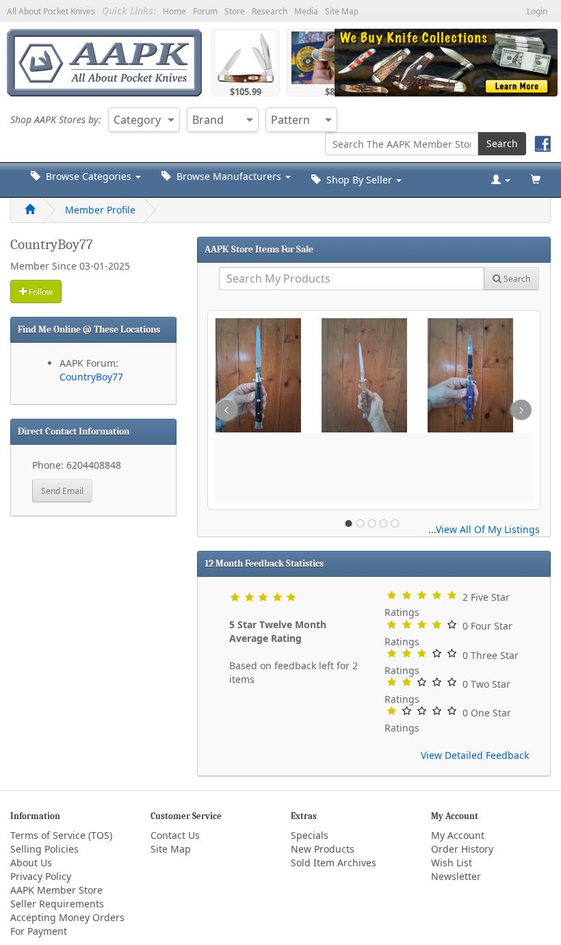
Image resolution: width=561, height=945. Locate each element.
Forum (205, 11)
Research (269, 11)
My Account (457, 835)
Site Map (341, 11)
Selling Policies (44, 848)
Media (306, 11)
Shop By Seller (358, 179)
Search (502, 143)
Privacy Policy (40, 876)
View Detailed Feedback (475, 755)
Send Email (62, 491)
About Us (31, 862)
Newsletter (456, 876)
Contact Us (175, 835)
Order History (462, 848)
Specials (309, 835)
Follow (40, 292)
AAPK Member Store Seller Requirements (57, 896)
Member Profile (100, 209)
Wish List (451, 862)
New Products (322, 848)
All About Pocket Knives (51, 11)
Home (174, 11)
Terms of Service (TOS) (61, 835)
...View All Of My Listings (484, 529)
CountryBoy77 (91, 376)
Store (234, 11)
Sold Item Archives (333, 862)
